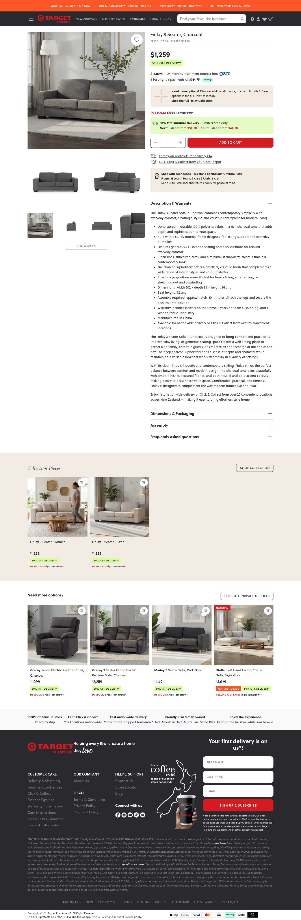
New (89, 902)
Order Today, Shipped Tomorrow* (128, 719)
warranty (182, 183)
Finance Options (41, 799)
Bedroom (107, 902)
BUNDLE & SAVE (161, 19)
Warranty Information (45, 806)
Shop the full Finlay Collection (192, 101)
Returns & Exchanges (45, 787)
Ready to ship (45, 719)
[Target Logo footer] (50, 748)
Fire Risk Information (44, 825)
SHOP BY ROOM (114, 19)
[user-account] (258, 19)
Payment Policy (86, 812)
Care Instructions (42, 812)
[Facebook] (118, 815)
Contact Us (124, 780)
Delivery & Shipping (44, 780)
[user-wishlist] (264, 19)
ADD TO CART (230, 142)
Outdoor (180, 902)
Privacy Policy (84, 805)
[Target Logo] (54, 18)
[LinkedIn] (142, 815)
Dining (143, 902)
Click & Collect (39, 793)
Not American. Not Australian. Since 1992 (185, 719)
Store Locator (126, 787)
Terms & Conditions (90, 799)
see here (220, 843)
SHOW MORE (86, 245)
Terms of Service (124, 917)
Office (161, 902)
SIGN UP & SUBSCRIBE (238, 805)
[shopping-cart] (270, 19)
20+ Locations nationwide (83, 719)
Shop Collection (255, 467)
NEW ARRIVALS (86, 19)
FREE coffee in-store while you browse (245, 719)
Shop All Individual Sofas (247, 596)
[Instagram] (124, 815)
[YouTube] (130, 815)
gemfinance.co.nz (133, 864)
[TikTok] (136, 815)
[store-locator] (252, 19)
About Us (81, 780)
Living (126, 902)
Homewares (205, 902)
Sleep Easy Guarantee (46, 818)
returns (199, 183)
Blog (119, 793)
